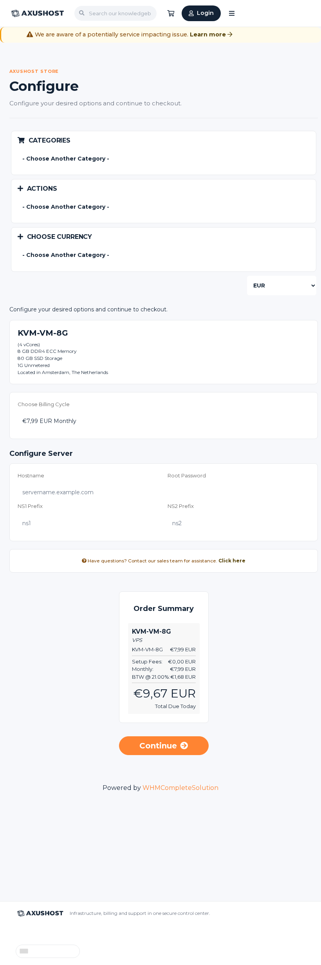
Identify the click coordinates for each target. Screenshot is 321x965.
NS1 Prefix (30, 506)
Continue (158, 745)
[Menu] (232, 13)
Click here (231, 561)
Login (205, 12)
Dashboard (30, 931)
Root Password (187, 475)
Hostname (31, 475)
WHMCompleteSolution (180, 788)
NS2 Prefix (181, 506)
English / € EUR (53, 951)
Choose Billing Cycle (44, 404)
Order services (97, 931)
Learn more (208, 34)
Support (61, 931)
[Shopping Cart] (171, 13)
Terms (131, 931)
